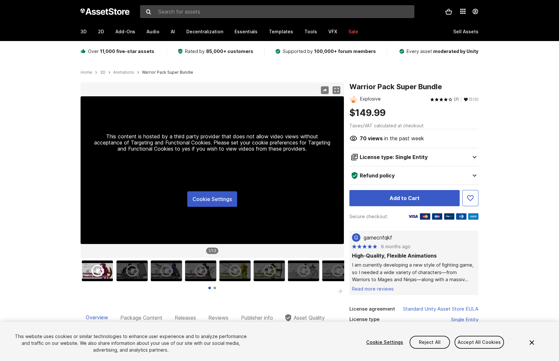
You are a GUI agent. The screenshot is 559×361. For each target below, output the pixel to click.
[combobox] (277, 11)
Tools (310, 31)
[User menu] (475, 11)
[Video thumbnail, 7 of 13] (305, 270)
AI (173, 31)
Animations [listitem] (123, 72)
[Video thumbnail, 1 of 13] (99, 270)
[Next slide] (340, 291)
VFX (332, 31)
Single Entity (464, 319)
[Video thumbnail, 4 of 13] (202, 270)
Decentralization (204, 31)
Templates (281, 31)
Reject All (430, 342)
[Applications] (463, 11)
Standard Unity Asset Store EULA (440, 309)
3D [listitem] (102, 72)
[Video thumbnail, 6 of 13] (271, 270)
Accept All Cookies (479, 342)
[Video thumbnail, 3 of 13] (168, 270)
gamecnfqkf (378, 237)
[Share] (325, 90)
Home (86, 72)
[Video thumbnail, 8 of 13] (339, 270)
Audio (153, 31)
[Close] (532, 342)
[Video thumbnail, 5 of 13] (236, 270)
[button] (449, 12)
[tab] (209, 288)
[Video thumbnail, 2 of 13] (133, 270)
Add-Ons (125, 31)
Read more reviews (373, 289)
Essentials (246, 31)
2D (101, 31)
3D (84, 31)
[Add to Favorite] (470, 198)
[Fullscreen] (336, 90)
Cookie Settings (212, 199)
